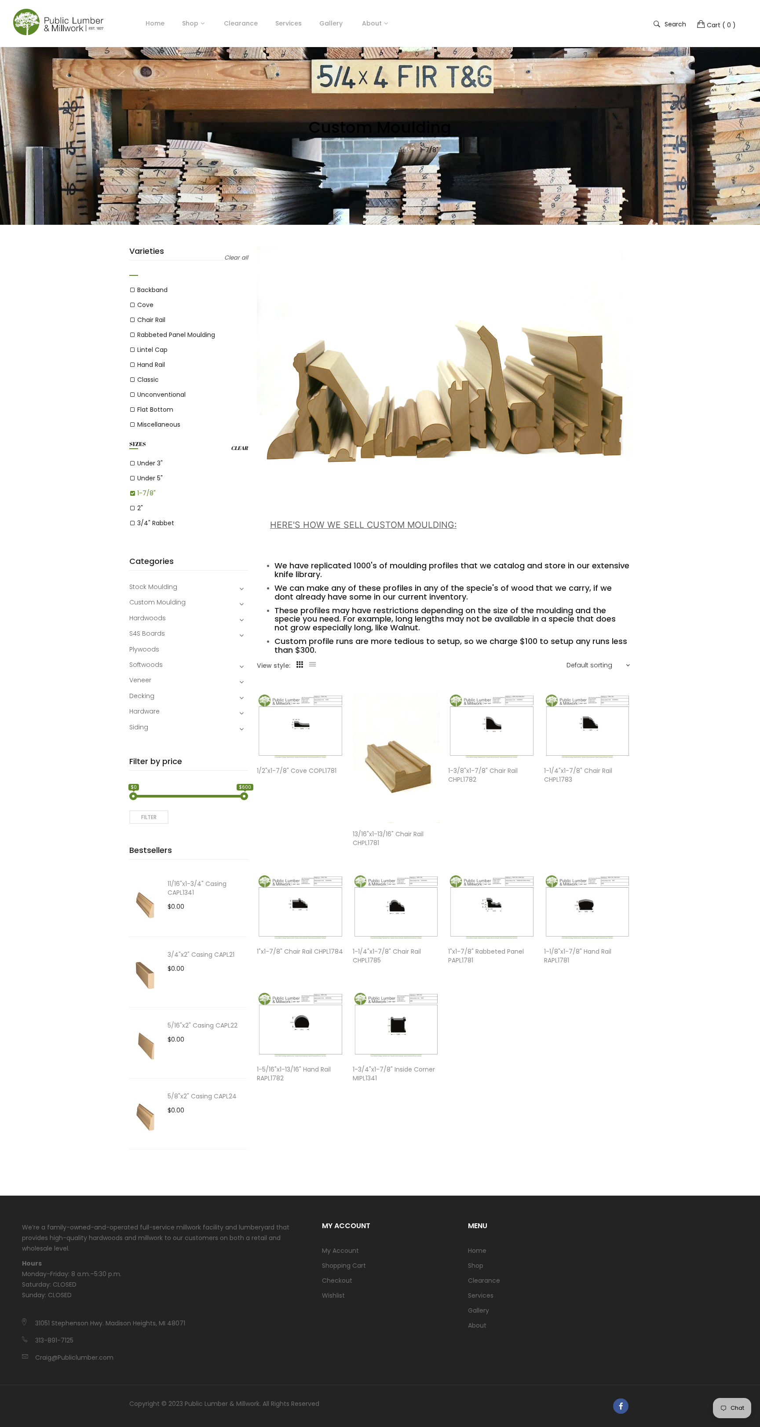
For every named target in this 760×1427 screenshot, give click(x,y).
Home (477, 1250)
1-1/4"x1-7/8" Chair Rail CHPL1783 (578, 775)
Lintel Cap (152, 349)
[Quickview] (342, 744)
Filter (149, 817)
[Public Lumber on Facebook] (620, 1406)
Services (480, 1295)
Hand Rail (151, 364)
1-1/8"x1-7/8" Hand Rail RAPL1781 (577, 956)
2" (140, 508)
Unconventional (161, 394)
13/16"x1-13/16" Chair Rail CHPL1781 (388, 838)
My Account (340, 1250)
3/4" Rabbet (155, 523)
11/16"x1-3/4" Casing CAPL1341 (197, 888)
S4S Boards (147, 633)
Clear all (236, 257)
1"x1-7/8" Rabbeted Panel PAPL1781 (486, 956)
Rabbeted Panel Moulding (176, 334)
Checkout (337, 1280)
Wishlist (333, 1295)
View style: (273, 665)
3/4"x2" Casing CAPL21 (201, 954)
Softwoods (146, 664)
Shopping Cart (344, 1265)
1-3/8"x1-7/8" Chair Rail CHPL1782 (483, 775)
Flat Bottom (155, 409)
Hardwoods (147, 618)
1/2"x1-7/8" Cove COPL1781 (296, 770)
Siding (138, 727)
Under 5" (150, 478)
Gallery (478, 1310)
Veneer (140, 680)
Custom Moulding (157, 602)
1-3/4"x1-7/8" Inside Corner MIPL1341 (394, 1074)
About (477, 1325)
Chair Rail (151, 319)
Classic (148, 379)
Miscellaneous (158, 424)
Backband (152, 289)
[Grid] (299, 664)
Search (675, 24)
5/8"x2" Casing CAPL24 (202, 1096)
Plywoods (144, 649)
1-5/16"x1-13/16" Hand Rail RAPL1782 (294, 1074)
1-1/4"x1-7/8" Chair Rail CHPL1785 (387, 956)
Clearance (484, 1280)
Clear (239, 448)
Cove (145, 304)
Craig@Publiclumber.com (74, 1357)
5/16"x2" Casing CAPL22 (203, 1025)
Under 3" (150, 463)
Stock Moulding (153, 586)
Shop (190, 23)
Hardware (144, 711)
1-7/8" (146, 493)
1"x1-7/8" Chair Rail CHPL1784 (300, 951)
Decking (141, 696)
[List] (312, 664)
